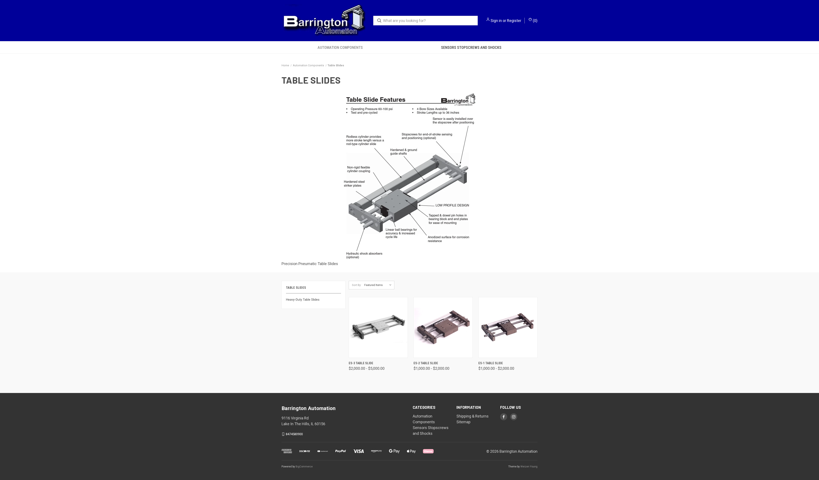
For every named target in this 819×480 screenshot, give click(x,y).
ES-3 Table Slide (361, 363)
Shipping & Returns (472, 416)
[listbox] (379, 285)
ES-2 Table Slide (426, 363)
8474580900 (294, 434)
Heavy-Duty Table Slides (302, 300)
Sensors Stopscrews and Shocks (471, 47)
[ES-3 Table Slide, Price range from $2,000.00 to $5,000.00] (378, 327)
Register (514, 20)
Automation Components (340, 47)
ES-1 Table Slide (490, 363)
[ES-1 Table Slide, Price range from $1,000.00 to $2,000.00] (508, 327)
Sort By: (356, 285)
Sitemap (463, 422)
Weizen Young (528, 466)
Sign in (496, 20)
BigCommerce (304, 466)
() (534, 20)
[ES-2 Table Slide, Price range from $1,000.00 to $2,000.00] (443, 327)
